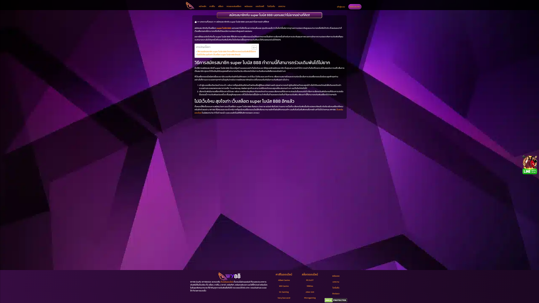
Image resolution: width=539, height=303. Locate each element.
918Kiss (310, 286)
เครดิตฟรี (260, 6)
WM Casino (284, 286)
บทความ (281, 6)
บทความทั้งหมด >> (208, 21)
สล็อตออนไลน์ (310, 274)
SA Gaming (284, 292)
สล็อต (220, 6)
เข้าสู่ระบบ (341, 6)
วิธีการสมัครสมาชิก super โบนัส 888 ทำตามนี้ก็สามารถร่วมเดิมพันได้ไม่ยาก (226, 51)
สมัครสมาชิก (355, 6)
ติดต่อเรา (336, 293)
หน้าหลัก (202, 6)
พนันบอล (248, 6)
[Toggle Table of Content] (253, 47)
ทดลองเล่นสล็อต (234, 6)
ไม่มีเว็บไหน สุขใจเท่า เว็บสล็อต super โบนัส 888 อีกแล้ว (219, 54)
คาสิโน (212, 6)
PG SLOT (310, 280)
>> (198, 21)
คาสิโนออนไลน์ (284, 274)
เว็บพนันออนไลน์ (227, 281)
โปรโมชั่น (271, 6)
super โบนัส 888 (224, 28)
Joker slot (310, 292)
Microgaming (310, 297)
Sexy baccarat (284, 297)
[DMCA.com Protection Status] (335, 300)
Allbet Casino (284, 280)
